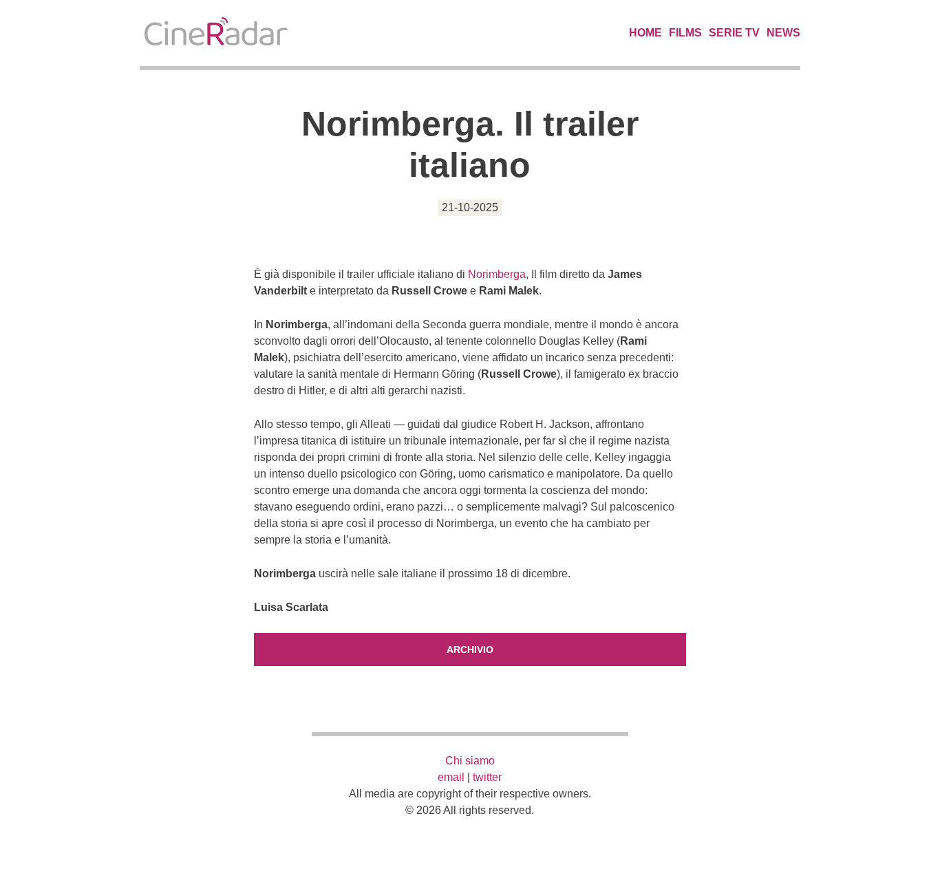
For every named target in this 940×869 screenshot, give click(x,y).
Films (685, 33)
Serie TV (734, 33)
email (451, 777)
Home (645, 33)
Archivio (470, 649)
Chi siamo (470, 760)
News (783, 33)
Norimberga (497, 274)
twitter (487, 777)
